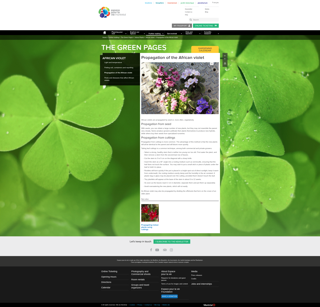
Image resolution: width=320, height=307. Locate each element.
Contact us (188, 12)
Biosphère (160, 3)
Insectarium (172, 3)
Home (104, 32)
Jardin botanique (187, 3)
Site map (157, 305)
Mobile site (166, 305)
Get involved (172, 34)
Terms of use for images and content (174, 284)
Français (215, 3)
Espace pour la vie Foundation (170, 290)
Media (207, 9)
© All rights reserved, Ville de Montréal (114, 305)
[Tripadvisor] (165, 248)
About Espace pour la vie (168, 272)
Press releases (196, 275)
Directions (106, 282)
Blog (206, 12)
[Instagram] (171, 249)
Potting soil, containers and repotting (118, 68)
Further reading (155, 34)
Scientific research (207, 33)
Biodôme (148, 3)
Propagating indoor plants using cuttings (150, 227)
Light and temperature (113, 62)
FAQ (186, 15)
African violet (150, 37)
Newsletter (188, 9)
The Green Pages (127, 37)
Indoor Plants (139, 37)
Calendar (105, 287)
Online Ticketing (204, 25)
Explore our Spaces (134, 33)
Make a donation (169, 296)
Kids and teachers (189, 33)
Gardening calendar (205, 49)
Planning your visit (117, 33)
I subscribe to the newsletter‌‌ (171, 241)
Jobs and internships (201, 284)
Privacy (139, 305)
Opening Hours (108, 277)
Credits (193, 279)
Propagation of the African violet (167, 37)
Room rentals (138, 279)
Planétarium (203, 3)
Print (225, 63)
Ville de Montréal (209, 305)
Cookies (132, 305)
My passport (180, 25)
